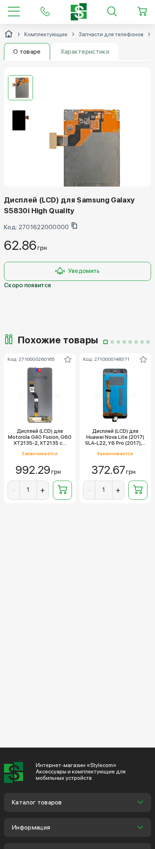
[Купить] (62, 490)
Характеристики (84, 51)
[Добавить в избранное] (68, 359)
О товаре (27, 51)
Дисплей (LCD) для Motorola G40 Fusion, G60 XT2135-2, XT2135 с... (40, 437)
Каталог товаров (37, 802)
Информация (31, 827)
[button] (105, 342)
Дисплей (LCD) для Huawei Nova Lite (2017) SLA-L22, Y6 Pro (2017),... (115, 437)
